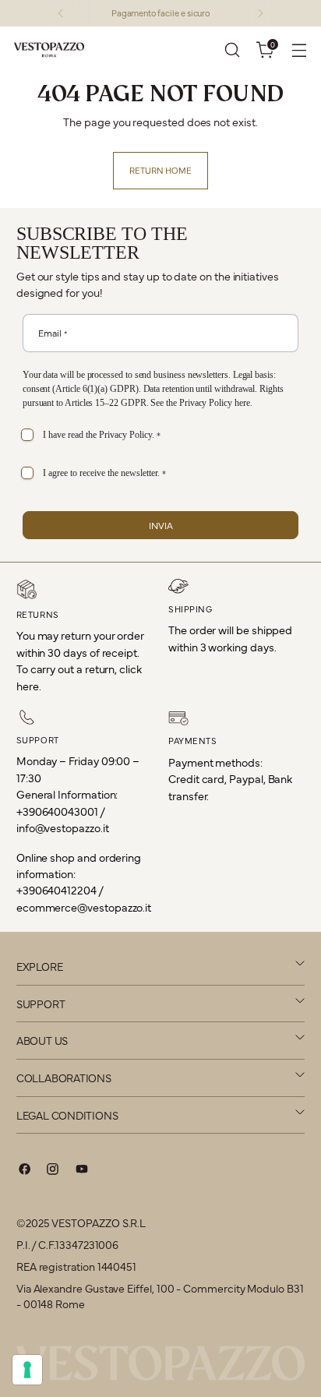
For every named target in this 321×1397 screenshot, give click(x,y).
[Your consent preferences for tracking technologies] (27, 1370)
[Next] (260, 13)
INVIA (161, 525)
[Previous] (61, 13)
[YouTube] (81, 1171)
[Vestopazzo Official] (49, 50)
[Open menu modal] (299, 50)
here (242, 402)
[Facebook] (25, 1171)
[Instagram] (53, 1171)
